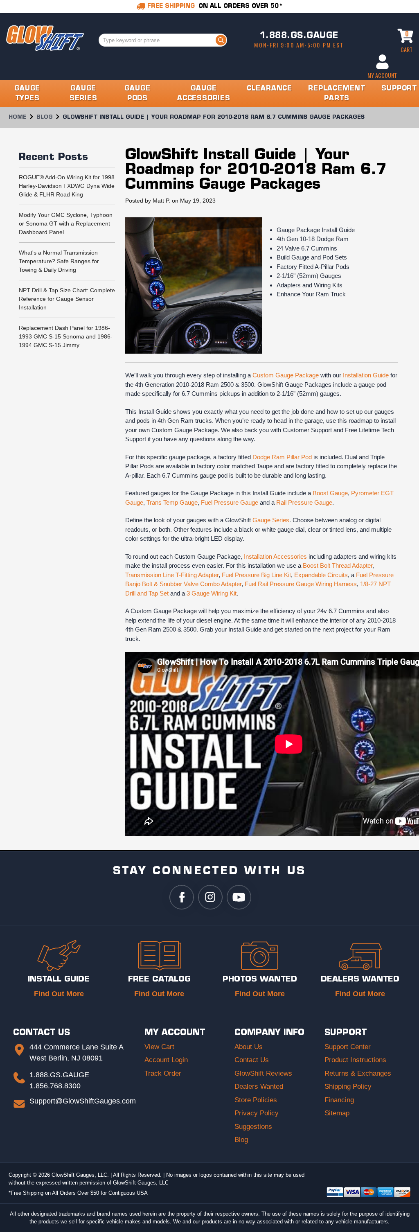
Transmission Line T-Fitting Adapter (172, 574)
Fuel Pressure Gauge (229, 502)
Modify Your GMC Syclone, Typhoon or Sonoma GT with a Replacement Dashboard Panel (66, 223)
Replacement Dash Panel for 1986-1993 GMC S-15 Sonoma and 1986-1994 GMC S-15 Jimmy (66, 336)
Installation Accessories (275, 556)
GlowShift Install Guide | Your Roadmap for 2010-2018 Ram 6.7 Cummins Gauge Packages (256, 170)
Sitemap (336, 1113)
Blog (241, 1140)
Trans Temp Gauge (172, 502)
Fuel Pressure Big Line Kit (256, 574)
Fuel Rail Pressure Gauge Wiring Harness (301, 583)
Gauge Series (270, 520)
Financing (339, 1100)
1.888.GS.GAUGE (299, 36)
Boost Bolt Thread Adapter (337, 565)
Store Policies (255, 1100)
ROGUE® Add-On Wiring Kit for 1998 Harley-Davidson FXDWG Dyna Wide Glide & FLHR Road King (67, 186)
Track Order (162, 1073)
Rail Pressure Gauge (304, 502)
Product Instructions (355, 1060)
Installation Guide (366, 375)
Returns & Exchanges (357, 1073)
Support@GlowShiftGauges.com (82, 1101)
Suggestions (253, 1126)
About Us (248, 1047)
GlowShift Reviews (263, 1073)
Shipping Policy (348, 1086)
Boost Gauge (330, 493)
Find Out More (59, 994)
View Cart (159, 1047)
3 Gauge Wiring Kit (212, 593)
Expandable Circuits (321, 574)
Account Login (166, 1060)
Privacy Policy (256, 1113)
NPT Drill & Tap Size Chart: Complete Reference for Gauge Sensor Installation (67, 299)
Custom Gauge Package (285, 375)
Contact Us (251, 1060)
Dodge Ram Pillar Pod (282, 457)
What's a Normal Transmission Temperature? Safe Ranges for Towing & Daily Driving (59, 261)
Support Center (347, 1047)
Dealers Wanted (258, 1086)
